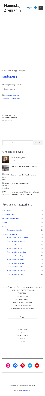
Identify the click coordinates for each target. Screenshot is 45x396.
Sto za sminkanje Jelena (15, 263)
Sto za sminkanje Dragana (16, 256)
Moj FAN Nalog (22, 335)
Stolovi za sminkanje (9, 234)
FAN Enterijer (26, 390)
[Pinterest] (22, 365)
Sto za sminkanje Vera (15, 274)
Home (4, 71)
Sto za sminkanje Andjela (16, 241)
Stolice (4, 227)
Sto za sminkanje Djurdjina (16, 252)
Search (37, 143)
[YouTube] (37, 365)
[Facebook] (15, 365)
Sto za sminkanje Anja (15, 245)
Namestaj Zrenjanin (12, 7)
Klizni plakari (7, 210)
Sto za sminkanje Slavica (16, 270)
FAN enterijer (22, 329)
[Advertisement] (22, 39)
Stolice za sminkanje (14, 230)
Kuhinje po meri (8, 214)
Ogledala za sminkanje (10, 218)
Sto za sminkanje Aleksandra (17, 237)
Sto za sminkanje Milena (15, 267)
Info (22, 332)
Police (4, 223)
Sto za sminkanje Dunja (15, 259)
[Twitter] (30, 365)
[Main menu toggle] (41, 8)
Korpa (22, 338)
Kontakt (22, 341)
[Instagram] (8, 365)
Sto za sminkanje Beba (15, 248)
